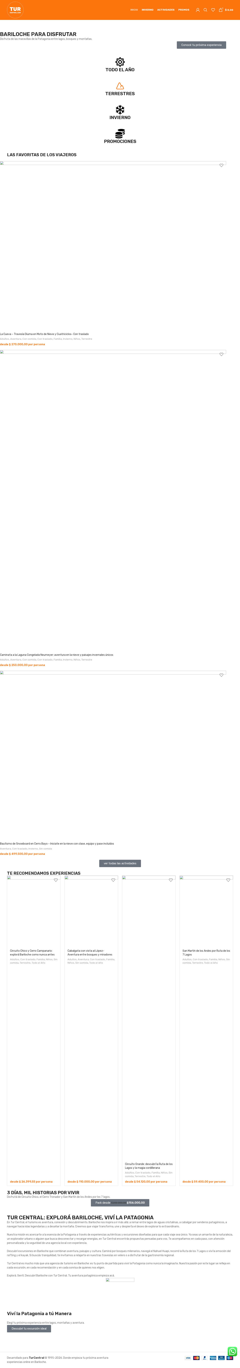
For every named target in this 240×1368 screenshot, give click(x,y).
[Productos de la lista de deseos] (213, 10)
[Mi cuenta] (198, 10)
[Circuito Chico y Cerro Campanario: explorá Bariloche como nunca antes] (34, 911)
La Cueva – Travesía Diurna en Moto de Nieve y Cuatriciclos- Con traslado (44, 334)
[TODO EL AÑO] (120, 62)
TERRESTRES (120, 93)
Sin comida (45, 848)
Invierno (67, 338)
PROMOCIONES (120, 141)
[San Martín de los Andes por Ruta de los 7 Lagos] (206, 911)
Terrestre (86, 338)
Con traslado (45, 338)
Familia (58, 338)
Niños (77, 338)
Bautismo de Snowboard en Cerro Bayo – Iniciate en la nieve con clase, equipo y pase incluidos (57, 843)
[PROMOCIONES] (120, 133)
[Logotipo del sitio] (15, 9)
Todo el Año (38, 962)
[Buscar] (205, 10)
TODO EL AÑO (120, 69)
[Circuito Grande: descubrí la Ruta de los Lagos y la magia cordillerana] (148, 1018)
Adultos (4, 338)
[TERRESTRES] (120, 86)
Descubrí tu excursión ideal (29, 1328)
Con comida (29, 338)
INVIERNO (120, 117)
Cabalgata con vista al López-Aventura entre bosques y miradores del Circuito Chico (90, 954)
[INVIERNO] (120, 110)
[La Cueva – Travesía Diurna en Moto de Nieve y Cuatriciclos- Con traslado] (113, 246)
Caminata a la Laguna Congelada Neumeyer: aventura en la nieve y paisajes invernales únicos (56, 655)
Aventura (15, 338)
